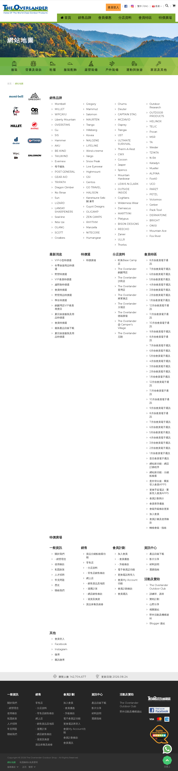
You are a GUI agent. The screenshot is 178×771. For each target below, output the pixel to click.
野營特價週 (61, 274)
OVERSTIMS (62, 124)
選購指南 (154, 569)
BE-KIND (60, 150)
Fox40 (153, 178)
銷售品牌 (56, 98)
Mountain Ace (158, 230)
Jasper (122, 164)
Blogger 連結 (157, 623)
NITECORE (93, 232)
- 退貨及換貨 (93, 599)
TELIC (153, 126)
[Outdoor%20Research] (34, 110)
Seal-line (60, 217)
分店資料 (119, 254)
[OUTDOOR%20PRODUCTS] (34, 140)
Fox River (155, 236)
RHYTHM (92, 222)
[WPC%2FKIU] (16, 155)
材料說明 (154, 564)
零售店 (90, 562)
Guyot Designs (95, 206)
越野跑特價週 (62, 284)
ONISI (153, 225)
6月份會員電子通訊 (159, 274)
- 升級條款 (123, 564)
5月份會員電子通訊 (159, 279)
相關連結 (154, 609)
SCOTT (59, 232)
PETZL (153, 194)
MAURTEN (92, 119)
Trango (90, 124)
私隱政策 (59, 569)
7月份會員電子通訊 (160, 269)
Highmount (93, 171)
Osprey (122, 124)
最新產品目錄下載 (64, 328)
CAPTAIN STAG (127, 114)
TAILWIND (61, 156)
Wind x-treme (94, 150)
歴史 (57, 585)
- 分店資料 (92, 567)
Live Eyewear (94, 166)
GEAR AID (61, 177)
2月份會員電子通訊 (159, 295)
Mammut (92, 109)
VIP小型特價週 (63, 260)
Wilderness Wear (128, 203)
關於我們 (59, 553)
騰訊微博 (59, 659)
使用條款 (59, 564)
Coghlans (123, 197)
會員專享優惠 (156, 503)
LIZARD (60, 203)
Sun (57, 197)
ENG (146, 6)
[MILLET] (16, 125)
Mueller (154, 168)
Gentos (90, 182)
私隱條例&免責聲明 (29, 762)
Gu (56, 130)
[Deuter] (16, 140)
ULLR (121, 239)
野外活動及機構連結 (131, 711)
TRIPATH (60, 182)
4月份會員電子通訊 (160, 284)
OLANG (59, 227)
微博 (57, 654)
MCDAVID (124, 119)
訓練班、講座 (156, 593)
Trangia (122, 130)
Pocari (153, 131)
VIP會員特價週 (63, 279)
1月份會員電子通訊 (159, 300)
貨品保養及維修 (94, 604)
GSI (88, 177)
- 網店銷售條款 (94, 593)
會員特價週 (61, 289)
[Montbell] (16, 96)
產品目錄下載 (156, 553)
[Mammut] (34, 125)
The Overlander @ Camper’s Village (127, 325)
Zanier (122, 234)
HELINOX (155, 121)
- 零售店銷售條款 (95, 573)
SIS (57, 135)
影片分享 (154, 559)
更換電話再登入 (126, 574)
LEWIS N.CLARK (128, 183)
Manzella (91, 227)
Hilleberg (91, 130)
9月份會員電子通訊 (160, 331)
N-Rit (152, 157)
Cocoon (122, 159)
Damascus (124, 208)
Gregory (91, 104)
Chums (122, 104)
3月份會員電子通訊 (159, 289)
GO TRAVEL (93, 187)
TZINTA (154, 152)
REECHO (123, 229)
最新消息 (56, 254)
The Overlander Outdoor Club (129, 704)
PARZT (153, 189)
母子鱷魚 (59, 166)
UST (120, 135)
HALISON (92, 192)
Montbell (60, 104)
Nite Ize (59, 222)
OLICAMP (92, 211)
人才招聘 (59, 574)
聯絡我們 (59, 590)
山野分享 (154, 604)
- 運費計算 (92, 588)
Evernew (60, 161)
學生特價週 (61, 300)
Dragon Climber (64, 187)
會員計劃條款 (125, 588)
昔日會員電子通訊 (159, 458)
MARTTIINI (124, 213)
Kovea (90, 135)
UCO (152, 183)
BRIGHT (154, 220)
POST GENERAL (65, 171)
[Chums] (16, 110)
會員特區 (145, 18)
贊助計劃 (154, 599)
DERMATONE (158, 215)
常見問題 (59, 580)
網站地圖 (11, 762)
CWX (121, 154)
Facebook (61, 644)
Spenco (122, 170)
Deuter (122, 109)
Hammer (60, 140)
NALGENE (92, 140)
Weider (153, 147)
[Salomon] (34, 155)
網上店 (90, 578)
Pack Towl (155, 210)
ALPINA (154, 173)
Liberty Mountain (65, 119)
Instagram (61, 649)
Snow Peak (93, 161)
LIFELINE (92, 145)
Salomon (91, 114)
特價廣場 (91, 260)
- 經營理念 (60, 559)
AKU (57, 145)
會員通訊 (123, 593)
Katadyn (154, 163)
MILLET (59, 109)
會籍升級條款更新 (159, 508)
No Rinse (60, 192)
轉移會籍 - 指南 (157, 527)
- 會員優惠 (123, 559)
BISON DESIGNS (128, 223)
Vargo (89, 156)
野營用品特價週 (63, 295)
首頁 (9, 83)
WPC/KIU (61, 114)
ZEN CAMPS (94, 217)
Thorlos (122, 244)
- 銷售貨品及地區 (95, 583)
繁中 (139, 6)
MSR (152, 137)
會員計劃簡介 (156, 498)
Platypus (123, 218)
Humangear (93, 237)
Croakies (60, 237)
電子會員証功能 (126, 569)
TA (151, 142)
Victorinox (155, 199)
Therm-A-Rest (126, 149)
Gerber (153, 204)
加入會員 (154, 514)
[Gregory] (35, 96)
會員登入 (113, 7)
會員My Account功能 (74, 730)
